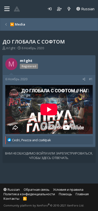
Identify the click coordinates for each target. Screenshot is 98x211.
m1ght (10, 48)
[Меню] (7, 9)
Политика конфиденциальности (29, 194)
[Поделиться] (84, 79)
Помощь (65, 194)
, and (31, 140)
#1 (91, 79)
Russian (87, 8)
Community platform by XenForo (44, 205)
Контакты (11, 198)
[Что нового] (69, 9)
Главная (82, 194)
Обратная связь (37, 189)
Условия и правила (68, 189)
